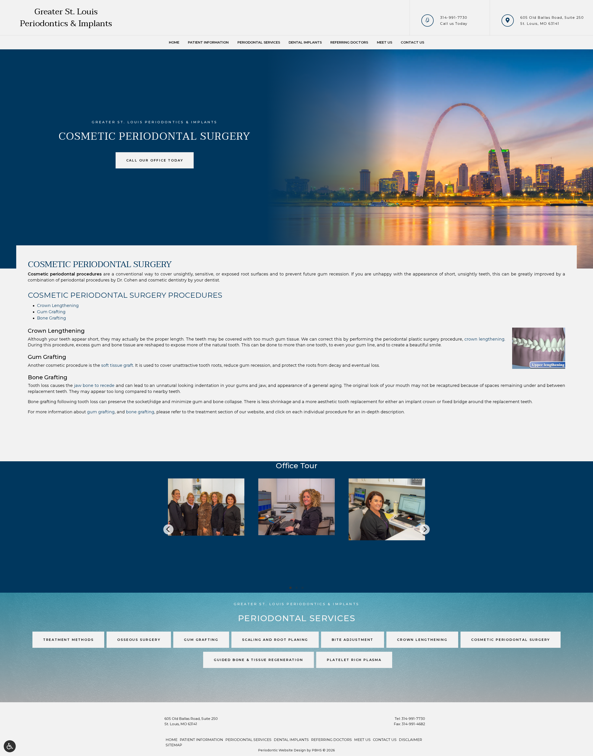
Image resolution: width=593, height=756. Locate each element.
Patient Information (208, 42)
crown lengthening (484, 339)
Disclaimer (410, 739)
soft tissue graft (117, 365)
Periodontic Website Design (282, 750)
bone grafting (140, 411)
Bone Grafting (51, 318)
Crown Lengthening (58, 305)
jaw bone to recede (94, 385)
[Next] (425, 529)
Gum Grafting (51, 311)
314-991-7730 (453, 17)
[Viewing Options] (9, 746)
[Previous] (168, 529)
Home (174, 42)
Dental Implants (305, 42)
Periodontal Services (258, 42)
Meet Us (384, 42)
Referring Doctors (349, 42)
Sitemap (174, 745)
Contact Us (412, 42)
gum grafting (101, 411)
